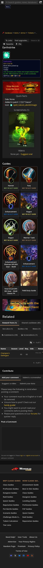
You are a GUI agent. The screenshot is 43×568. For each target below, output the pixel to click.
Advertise (12, 542)
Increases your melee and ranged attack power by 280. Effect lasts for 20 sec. (21, 73)
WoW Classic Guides (31, 481)
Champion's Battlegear (5, 354)
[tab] (9, 323)
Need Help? (10, 537)
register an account (32, 455)
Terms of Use (21, 551)
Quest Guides (9, 501)
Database (8, 33)
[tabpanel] (21, 352)
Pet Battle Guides (10, 509)
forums (34, 413)
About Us (33, 537)
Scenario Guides (10, 513)
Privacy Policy (34, 546)
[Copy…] (31, 342)
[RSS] (32, 555)
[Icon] (6, 55)
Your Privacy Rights (27, 542)
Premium (22, 546)
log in (22, 455)
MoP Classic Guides (12, 481)
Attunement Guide (30, 485)
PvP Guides (27, 509)
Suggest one (26, 154)
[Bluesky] (19, 555)
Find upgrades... (21, 40)
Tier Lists (7, 525)
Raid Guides (8, 497)
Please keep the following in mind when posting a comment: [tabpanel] (21, 423)
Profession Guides (11, 489)
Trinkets (31, 33)
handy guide (9, 405)
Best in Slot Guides (30, 489)
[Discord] (11, 555)
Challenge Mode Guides (12, 517)
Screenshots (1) (21, 110)
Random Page (9, 546)
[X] (15, 555)
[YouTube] (28, 555)
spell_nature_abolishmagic (25, 105)
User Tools (22, 537)
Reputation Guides (11, 505)
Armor (23, 33)
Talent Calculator (10, 521)
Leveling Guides (29, 501)
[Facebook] (23, 555)
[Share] (40, 2)
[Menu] (2, 2)
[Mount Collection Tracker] (21, 305)
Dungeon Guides (10, 493)
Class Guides (8, 485)
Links (10, 40)
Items (16, 33)
